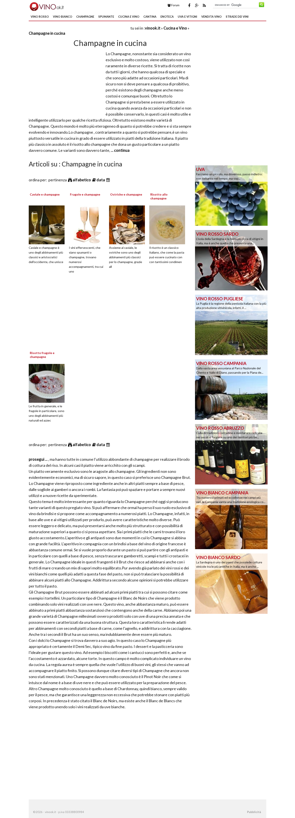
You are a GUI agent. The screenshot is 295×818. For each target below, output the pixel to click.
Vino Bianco (62, 16)
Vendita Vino (211, 16)
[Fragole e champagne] (88, 224)
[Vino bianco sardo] (231, 583)
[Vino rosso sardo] (231, 259)
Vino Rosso (40, 16)
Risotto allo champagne (159, 196)
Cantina (149, 16)
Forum (175, 5)
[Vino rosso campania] (231, 389)
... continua (120, 150)
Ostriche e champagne (126, 194)
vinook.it (152, 28)
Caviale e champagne (45, 194)
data (101, 179)
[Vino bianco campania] (231, 518)
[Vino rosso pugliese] (231, 324)
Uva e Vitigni (187, 16)
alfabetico (82, 179)
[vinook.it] (46, 6)
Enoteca (167, 16)
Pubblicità (254, 812)
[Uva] (231, 195)
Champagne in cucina (47, 33)
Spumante (106, 16)
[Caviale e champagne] (48, 224)
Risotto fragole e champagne (42, 355)
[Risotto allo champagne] (168, 224)
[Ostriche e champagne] (128, 224)
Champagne (85, 16)
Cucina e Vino (128, 16)
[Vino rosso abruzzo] (231, 453)
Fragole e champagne (85, 194)
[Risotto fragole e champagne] (48, 382)
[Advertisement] (79, 28)
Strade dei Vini (237, 16)
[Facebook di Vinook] (189, 5)
